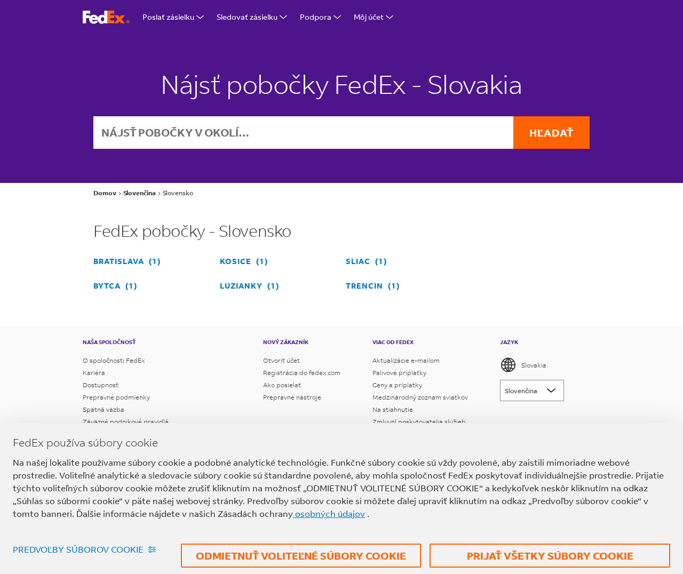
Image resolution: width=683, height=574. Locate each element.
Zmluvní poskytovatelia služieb (419, 422)
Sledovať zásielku (247, 17)
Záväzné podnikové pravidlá (126, 422)
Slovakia (533, 365)
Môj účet (369, 17)
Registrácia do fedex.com (301, 373)
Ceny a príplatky (397, 385)
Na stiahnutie (392, 409)
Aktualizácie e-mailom (406, 360)
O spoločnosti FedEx (114, 360)
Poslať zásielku (168, 17)
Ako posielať (282, 385)
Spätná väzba (103, 409)
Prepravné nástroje (292, 397)
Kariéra (94, 373)
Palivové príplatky (399, 373)
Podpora (315, 17)
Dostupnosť (100, 385)
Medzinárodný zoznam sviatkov (420, 397)
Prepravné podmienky (116, 397)
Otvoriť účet (281, 360)
